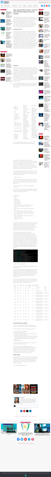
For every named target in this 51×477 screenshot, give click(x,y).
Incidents (23, 416)
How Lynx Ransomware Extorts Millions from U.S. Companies (47, 150)
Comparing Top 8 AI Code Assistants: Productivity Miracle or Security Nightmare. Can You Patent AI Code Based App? (47, 108)
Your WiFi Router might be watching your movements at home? (47, 46)
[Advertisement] (25, 57)
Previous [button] (12, 389)
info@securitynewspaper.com (23, 443)
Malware (26, 416)
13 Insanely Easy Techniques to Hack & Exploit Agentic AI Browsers (47, 78)
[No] (49, 474)
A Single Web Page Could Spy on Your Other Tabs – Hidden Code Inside (47, 14)
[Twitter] (15, 406)
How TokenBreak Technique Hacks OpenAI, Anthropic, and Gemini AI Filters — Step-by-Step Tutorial (47, 99)
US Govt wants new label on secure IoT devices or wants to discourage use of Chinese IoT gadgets (25, 434)
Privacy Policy (31, 443)
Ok (25, 475)
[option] (17, 389)
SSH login (34, 416)
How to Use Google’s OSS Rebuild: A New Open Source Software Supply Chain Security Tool (9, 72)
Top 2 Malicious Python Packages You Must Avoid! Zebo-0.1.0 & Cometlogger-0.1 (47, 165)
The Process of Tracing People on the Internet (47, 56)
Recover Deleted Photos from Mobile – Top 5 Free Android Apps (47, 52)
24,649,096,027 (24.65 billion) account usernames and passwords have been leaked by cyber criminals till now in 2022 (42, 434)
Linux (32, 416)
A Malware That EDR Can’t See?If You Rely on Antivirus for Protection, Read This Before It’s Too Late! (47, 157)
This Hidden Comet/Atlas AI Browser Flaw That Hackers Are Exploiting (8, 66)
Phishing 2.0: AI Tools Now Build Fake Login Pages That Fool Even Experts (47, 92)
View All (11, 48)
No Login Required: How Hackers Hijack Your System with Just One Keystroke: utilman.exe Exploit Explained (47, 117)
